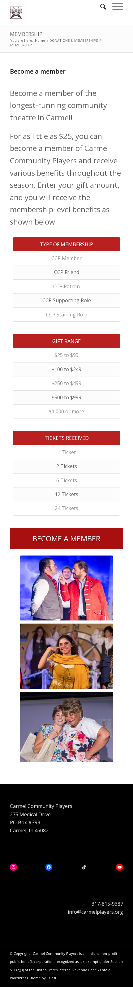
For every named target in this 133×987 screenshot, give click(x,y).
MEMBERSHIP (26, 34)
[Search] (100, 6)
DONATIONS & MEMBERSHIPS (73, 40)
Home (40, 40)
